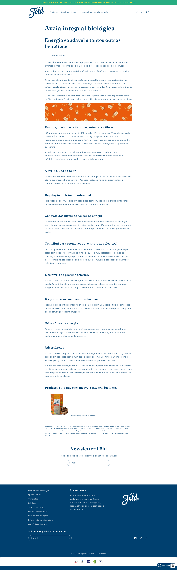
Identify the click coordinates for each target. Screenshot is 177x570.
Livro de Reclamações (38, 516)
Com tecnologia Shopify (97, 554)
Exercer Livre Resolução (38, 490)
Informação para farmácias (41, 520)
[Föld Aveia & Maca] (57, 415)
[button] (137, 12)
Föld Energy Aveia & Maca (82, 415)
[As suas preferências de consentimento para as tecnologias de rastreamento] (172, 566)
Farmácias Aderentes (38, 524)
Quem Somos (34, 494)
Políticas (32, 503)
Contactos (33, 499)
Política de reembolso (38, 511)
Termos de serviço (36, 507)
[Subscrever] (107, 463)
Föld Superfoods (82, 554)
